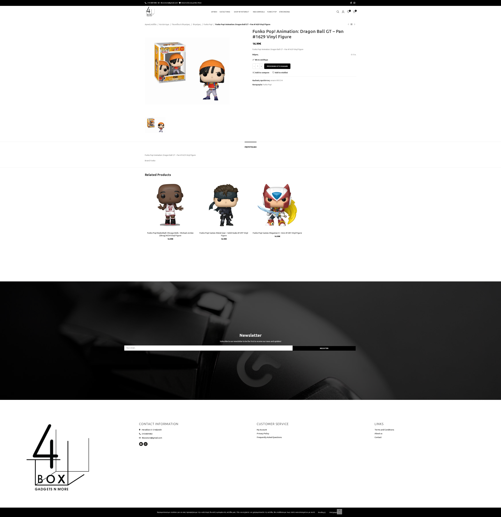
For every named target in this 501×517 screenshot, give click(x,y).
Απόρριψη (333, 512)
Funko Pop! (208, 24)
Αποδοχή (322, 512)
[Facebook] (141, 444)
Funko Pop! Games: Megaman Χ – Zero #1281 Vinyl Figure (277, 233)
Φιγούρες (197, 24)
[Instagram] (146, 444)
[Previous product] (348, 24)
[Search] (338, 11)
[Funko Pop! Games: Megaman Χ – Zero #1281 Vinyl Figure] (277, 205)
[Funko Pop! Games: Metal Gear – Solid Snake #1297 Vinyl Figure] (223, 205)
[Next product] (354, 24)
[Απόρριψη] (339, 511)
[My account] (343, 11)
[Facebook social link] (351, 3)
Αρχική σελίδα (151, 24)
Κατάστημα (164, 24)
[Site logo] (150, 12)
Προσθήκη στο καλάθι (277, 66)
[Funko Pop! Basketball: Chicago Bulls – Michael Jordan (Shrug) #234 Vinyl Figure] (170, 205)
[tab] (251, 146)
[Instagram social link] (354, 3)
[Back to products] (351, 24)
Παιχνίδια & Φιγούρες (181, 24)
